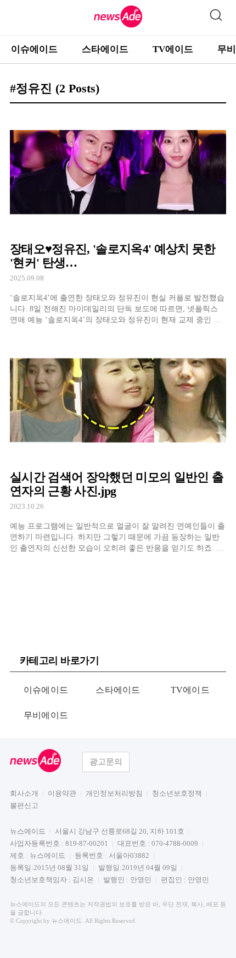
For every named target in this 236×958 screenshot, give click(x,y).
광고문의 (105, 761)
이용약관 (62, 793)
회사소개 (24, 793)
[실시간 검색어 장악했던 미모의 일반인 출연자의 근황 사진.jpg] (118, 447)
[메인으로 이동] (118, 26)
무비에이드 (46, 715)
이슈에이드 (34, 49)
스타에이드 (105, 49)
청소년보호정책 (177, 793)
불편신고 (24, 805)
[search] (215, 12)
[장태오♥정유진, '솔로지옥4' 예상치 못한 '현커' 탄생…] (118, 219)
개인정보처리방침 (114, 793)
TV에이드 (173, 49)
